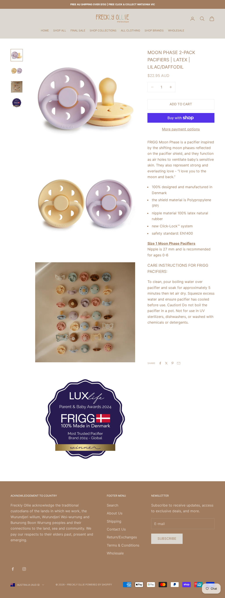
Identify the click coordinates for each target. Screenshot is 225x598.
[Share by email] (178, 363)
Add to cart (181, 104)
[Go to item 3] (17, 87)
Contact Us (116, 529)
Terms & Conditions (123, 545)
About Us (114, 513)
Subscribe (167, 538)
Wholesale (176, 30)
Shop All (59, 30)
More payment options (181, 129)
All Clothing (130, 30)
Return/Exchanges (122, 537)
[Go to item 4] (17, 103)
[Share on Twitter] (166, 363)
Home (45, 30)
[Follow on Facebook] (13, 569)
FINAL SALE (78, 30)
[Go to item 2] (17, 71)
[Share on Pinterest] (172, 363)
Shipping (114, 521)
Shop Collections (103, 30)
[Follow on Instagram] (24, 569)
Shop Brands (154, 30)
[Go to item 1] (17, 55)
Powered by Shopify (98, 584)
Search (112, 505)
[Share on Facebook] (160, 363)
